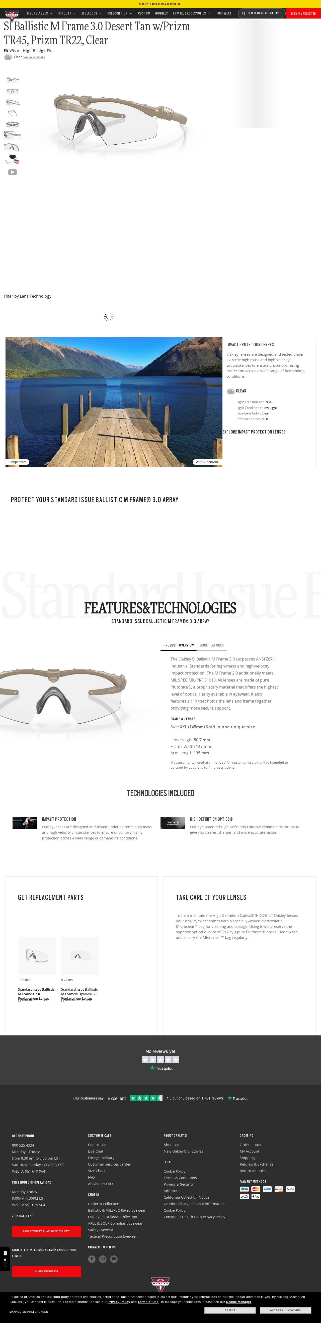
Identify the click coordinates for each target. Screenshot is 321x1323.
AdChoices (172, 1190)
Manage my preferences (29, 1311)
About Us (171, 1144)
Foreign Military (101, 1157)
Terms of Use (148, 1302)
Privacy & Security (179, 1184)
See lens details (34, 57)
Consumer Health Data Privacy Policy (194, 1216)
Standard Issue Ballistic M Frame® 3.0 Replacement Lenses (36, 992)
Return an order (253, 1170)
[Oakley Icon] (11, 13)
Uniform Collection (103, 1203)
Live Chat (95, 1151)
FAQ (91, 1177)
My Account (249, 1151)
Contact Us (97, 1144)
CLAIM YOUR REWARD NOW (46, 1271)
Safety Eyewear (100, 1229)
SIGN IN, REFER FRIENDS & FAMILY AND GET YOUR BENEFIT (46, 1231)
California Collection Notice (186, 1197)
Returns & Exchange (257, 1164)
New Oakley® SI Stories (183, 1151)
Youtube (114, 1259)
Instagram (103, 1259)
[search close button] (289, 11)
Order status (250, 1144)
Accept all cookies (285, 1310)
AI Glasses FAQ (100, 1183)
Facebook (92, 1259)
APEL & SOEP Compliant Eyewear (115, 1223)
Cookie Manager (238, 1302)
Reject (230, 1310)
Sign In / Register (303, 14)
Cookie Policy (174, 1171)
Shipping (247, 1157)
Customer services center (109, 1164)
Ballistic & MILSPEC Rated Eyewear (117, 1210)
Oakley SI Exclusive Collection (112, 1216)
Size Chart (96, 1170)
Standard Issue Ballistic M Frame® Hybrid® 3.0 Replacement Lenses (79, 992)
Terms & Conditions (180, 1177)
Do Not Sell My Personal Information (194, 1203)
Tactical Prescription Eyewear (112, 1236)
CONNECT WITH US (102, 1247)
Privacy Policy (119, 1302)
